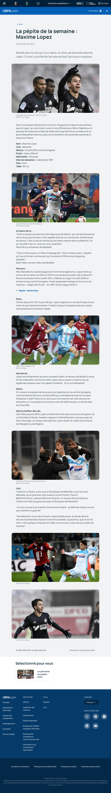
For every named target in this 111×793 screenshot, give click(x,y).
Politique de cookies (69, 766)
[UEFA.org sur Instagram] (104, 719)
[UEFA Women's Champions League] (38, 3)
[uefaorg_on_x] (87, 719)
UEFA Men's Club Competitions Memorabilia (29, 747)
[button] (106, 11)
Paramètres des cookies (90, 766)
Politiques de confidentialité (45, 766)
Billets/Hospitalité (30, 720)
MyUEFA (46, 702)
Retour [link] (21, 24)
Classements (28, 715)
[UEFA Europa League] (15, 3)
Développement (9, 723)
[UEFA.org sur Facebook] (96, 719)
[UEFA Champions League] (4, 3)
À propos (6, 702)
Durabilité (6, 729)
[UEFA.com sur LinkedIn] (87, 728)
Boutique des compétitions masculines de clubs (31, 737)
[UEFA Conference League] (27, 3)
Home (10, 11)
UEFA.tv (26, 702)
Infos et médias (9, 734)
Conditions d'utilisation (20, 766)
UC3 (45, 707)
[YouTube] (96, 728)
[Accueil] (9, 697)
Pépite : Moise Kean (28, 290)
